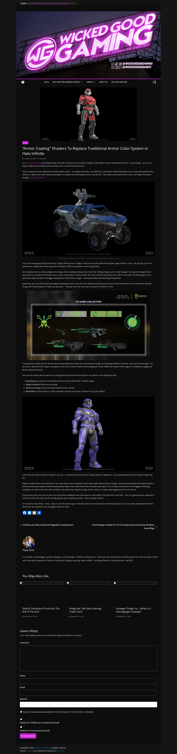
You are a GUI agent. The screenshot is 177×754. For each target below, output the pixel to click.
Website (23, 699)
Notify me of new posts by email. (35, 730)
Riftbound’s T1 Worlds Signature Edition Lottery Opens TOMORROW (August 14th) (48, 4)
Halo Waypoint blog (33, 163)
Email (22, 687)
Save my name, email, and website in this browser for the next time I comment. (58, 712)
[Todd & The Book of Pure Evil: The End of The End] (41, 583)
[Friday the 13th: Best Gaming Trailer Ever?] (88, 583)
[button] (81, 82)
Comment (25, 642)
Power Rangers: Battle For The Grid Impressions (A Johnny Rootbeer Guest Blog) (123, 527)
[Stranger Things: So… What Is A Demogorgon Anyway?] (135, 583)
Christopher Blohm (37, 177)
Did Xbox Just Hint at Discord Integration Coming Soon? (48, 525)
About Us (103, 82)
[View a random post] (154, 82)
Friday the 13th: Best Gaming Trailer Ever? (85, 610)
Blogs (25, 143)
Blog (46, 82)
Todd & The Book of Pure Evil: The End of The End (40, 610)
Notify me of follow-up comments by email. (39, 722)
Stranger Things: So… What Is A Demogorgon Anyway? (133, 610)
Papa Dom (42, 159)
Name (22, 675)
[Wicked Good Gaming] (88, 13)
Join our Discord (119, 82)
